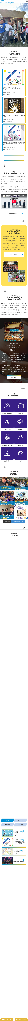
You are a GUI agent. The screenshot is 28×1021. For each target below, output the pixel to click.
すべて (7, 820)
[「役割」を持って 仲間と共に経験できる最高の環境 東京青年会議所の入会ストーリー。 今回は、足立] (7, 512)
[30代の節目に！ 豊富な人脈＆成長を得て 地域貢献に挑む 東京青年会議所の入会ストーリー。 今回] (7, 483)
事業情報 (20, 824)
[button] (27, 1)
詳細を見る (13, 378)
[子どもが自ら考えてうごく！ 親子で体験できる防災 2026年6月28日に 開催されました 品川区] (21, 483)
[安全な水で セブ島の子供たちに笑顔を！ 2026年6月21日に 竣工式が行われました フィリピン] (7, 498)
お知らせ (20, 820)
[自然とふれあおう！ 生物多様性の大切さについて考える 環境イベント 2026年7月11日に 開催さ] (21, 498)
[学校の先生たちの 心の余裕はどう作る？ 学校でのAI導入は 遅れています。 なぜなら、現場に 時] (21, 512)
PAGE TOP (26, 989)
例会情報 (7, 824)
